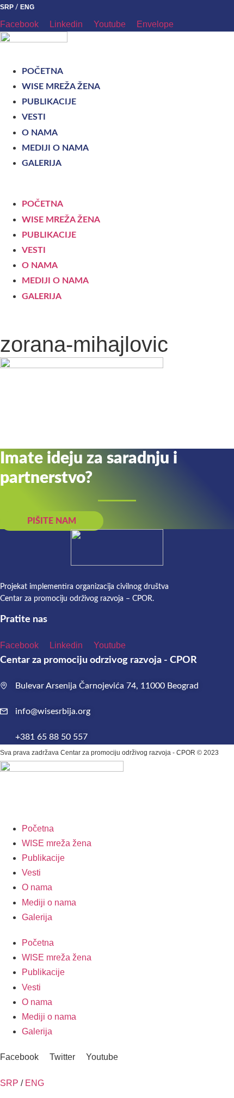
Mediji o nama (55, 148)
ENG (27, 7)
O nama (40, 132)
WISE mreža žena (61, 86)
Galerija (41, 163)
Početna (42, 71)
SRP (7, 7)
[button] (117, 189)
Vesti (34, 117)
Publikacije (49, 101)
